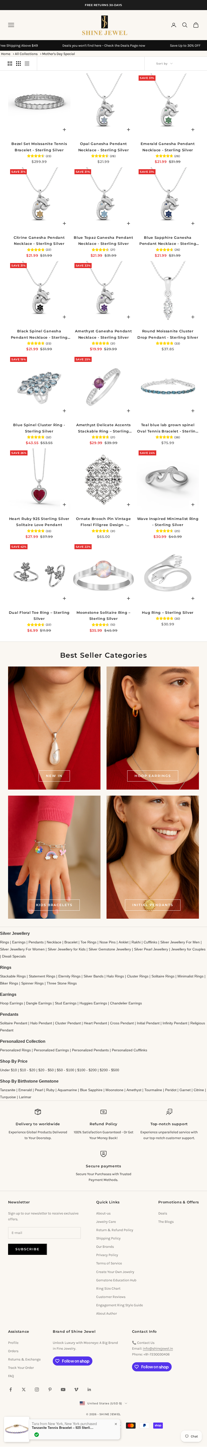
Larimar (25, 1097)
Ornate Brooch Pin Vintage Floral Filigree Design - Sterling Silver (103, 522)
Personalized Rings (15, 1050)
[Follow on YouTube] (63, 1389)
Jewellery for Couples (188, 949)
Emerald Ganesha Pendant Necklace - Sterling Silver (168, 146)
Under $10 (8, 1070)
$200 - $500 (109, 1070)
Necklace (54, 942)
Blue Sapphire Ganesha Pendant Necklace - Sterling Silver (167, 241)
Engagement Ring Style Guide (119, 1305)
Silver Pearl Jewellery (151, 949)
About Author (106, 1313)
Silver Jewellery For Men (180, 942)
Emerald (25, 1090)
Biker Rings (9, 983)
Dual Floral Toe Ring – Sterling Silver (39, 615)
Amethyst (133, 1090)
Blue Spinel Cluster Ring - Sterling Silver (39, 428)
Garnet (185, 1090)
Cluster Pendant (68, 1023)
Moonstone (114, 1090)
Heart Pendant (95, 1023)
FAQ (11, 1376)
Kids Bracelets (54, 905)
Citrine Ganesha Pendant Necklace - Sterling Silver (39, 240)
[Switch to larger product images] (10, 63)
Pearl (39, 1090)
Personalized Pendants (90, 1050)
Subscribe (27, 1249)
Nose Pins (107, 942)
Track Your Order (21, 1368)
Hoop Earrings (153, 776)
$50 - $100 (65, 1070)
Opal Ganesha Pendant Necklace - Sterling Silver (103, 146)
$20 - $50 (46, 1070)
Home (5, 54)
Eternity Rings (69, 976)
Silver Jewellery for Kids (67, 949)
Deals (162, 1213)
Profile (13, 1343)
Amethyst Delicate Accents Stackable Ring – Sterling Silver (103, 428)
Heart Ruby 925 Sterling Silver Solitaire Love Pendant (39, 521)
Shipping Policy (108, 1238)
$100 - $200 (87, 1070)
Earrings (18, 942)
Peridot (170, 1090)
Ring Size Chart (108, 1288)
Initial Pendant (148, 1023)
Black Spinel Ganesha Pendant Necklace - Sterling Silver (39, 334)
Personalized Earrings (51, 1050)
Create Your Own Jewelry (115, 1272)
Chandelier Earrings (126, 1003)
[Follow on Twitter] (23, 1389)
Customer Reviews (110, 1297)
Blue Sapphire (91, 1090)
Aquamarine (67, 1090)
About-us (103, 1213)
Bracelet (70, 942)
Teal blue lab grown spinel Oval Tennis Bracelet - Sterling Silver (167, 428)
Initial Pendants (152, 905)
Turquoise (8, 1097)
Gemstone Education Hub (116, 1280)
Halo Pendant (41, 1023)
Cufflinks (150, 942)
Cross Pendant (122, 1023)
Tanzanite (7, 1090)
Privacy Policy (107, 1255)
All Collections (26, 54)
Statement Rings (42, 976)
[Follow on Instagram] (36, 1389)
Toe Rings (88, 942)
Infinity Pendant (175, 1023)
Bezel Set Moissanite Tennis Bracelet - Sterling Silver (39, 146)
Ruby (50, 1090)
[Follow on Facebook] (10, 1389)
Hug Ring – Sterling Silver (168, 612)
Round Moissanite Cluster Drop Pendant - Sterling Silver (167, 334)
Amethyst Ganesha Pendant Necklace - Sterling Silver (103, 334)
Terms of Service (109, 1263)
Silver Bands (94, 976)
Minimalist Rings (190, 976)
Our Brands (105, 1247)
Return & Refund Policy (114, 1230)
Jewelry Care (106, 1222)
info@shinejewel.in (158, 1348)
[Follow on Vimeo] (76, 1389)
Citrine (199, 1090)
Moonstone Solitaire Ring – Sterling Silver (103, 615)
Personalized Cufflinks (129, 1050)
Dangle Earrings (39, 1003)
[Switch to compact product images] (27, 63)
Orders (13, 1351)
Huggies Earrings (93, 1003)
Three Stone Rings (62, 983)
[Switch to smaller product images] (18, 63)
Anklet (123, 942)
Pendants (36, 942)
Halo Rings (115, 976)
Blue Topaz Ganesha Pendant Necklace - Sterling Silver (103, 240)
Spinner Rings (32, 983)
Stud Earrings (65, 1003)
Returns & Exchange (24, 1359)
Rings (4, 942)
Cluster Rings (137, 976)
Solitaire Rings (162, 976)
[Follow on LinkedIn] (89, 1389)
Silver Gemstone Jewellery (110, 949)
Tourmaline (153, 1090)
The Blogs (166, 1222)
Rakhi (136, 942)
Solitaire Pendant (13, 1023)
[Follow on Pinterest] (50, 1389)
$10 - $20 (27, 1070)
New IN (54, 776)
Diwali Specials (14, 956)
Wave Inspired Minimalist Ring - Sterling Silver (168, 521)
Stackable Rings (13, 976)
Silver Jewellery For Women (22, 949)
